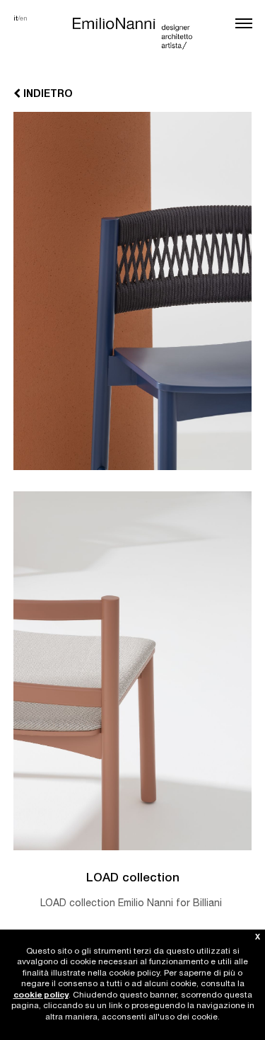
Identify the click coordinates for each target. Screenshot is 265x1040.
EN (24, 19)
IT (15, 19)
